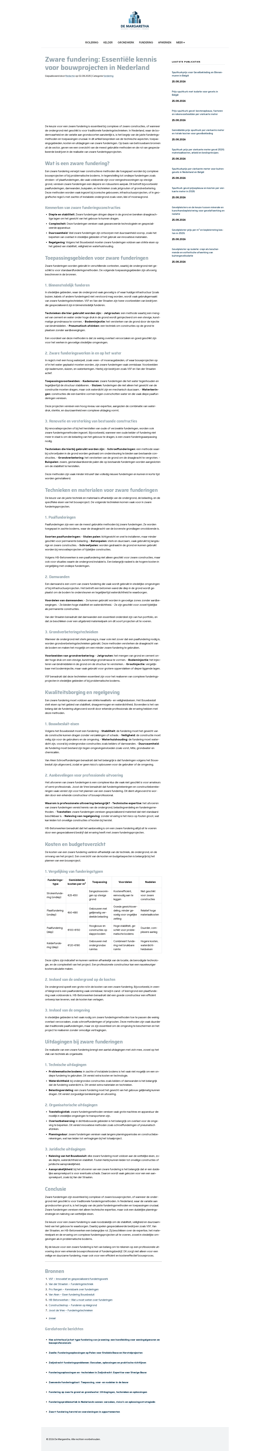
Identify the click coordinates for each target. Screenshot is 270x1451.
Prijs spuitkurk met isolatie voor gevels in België (195, 93)
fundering (146, 42)
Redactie (70, 76)
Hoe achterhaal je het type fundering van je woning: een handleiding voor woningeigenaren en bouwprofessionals (104, 1341)
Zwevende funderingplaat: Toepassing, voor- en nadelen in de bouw (88, 1382)
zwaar (52, 1318)
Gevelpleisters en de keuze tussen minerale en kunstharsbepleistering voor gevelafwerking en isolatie (198, 210)
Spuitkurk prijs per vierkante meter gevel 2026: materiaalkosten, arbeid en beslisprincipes (198, 151)
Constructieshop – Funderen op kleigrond (73, 1305)
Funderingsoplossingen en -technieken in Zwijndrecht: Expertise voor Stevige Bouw (97, 1372)
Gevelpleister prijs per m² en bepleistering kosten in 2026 (197, 231)
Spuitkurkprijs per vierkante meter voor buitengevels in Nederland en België (198, 170)
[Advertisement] (103, 102)
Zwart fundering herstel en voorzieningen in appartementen (84, 1412)
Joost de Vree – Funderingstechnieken (71, 1310)
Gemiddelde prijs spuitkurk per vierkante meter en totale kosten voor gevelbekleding (198, 131)
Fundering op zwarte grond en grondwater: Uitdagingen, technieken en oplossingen (98, 1392)
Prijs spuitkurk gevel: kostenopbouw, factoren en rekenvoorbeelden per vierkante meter (197, 112)
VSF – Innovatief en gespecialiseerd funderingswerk (78, 1279)
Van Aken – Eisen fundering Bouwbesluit (72, 1294)
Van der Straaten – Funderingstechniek (71, 1284)
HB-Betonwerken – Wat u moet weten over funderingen (80, 1300)
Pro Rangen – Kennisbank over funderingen (74, 1289)
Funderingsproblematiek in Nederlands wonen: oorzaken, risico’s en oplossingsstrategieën (102, 1402)
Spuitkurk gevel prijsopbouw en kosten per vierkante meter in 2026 (198, 189)
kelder (108, 42)
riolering (91, 42)
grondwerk (126, 42)
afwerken (164, 42)
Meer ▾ (180, 42)
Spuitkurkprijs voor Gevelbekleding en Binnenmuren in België (197, 74)
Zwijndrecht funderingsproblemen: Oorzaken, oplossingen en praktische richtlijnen (97, 1363)
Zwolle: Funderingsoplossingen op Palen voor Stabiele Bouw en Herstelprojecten (95, 1353)
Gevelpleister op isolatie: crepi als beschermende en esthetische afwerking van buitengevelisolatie (195, 252)
